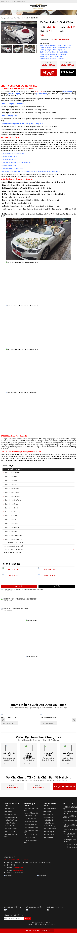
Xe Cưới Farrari (48, 837)
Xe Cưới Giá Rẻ (9, 808)
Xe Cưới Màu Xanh (11, 829)
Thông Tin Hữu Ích (69, 834)
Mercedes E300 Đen (31, 822)
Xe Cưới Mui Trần (10, 814)
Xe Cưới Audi (48, 811)
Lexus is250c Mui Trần (31, 813)
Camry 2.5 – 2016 (30, 838)
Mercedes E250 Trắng (31, 827)
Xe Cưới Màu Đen (10, 823)
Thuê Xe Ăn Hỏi (10, 831)
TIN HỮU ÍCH (56, 586)
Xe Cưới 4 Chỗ (50, 27)
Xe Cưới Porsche (49, 823)
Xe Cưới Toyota (49, 834)
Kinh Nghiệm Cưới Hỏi (70, 837)
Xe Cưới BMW (70, 27)
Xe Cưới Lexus (48, 817)
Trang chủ (4, 18)
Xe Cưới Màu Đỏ (10, 826)
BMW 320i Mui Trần (31, 816)
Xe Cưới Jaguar (49, 831)
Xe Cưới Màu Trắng (14, 18)
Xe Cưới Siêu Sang (11, 817)
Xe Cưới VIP (8, 811)
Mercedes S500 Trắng (31, 835)
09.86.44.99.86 (32, 931)
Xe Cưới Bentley (49, 820)
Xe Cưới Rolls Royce (50, 826)
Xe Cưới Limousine (50, 829)
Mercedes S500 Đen (31, 824)
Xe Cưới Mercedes (50, 808)
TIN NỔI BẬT (19, 586)
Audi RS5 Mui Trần (30, 819)
